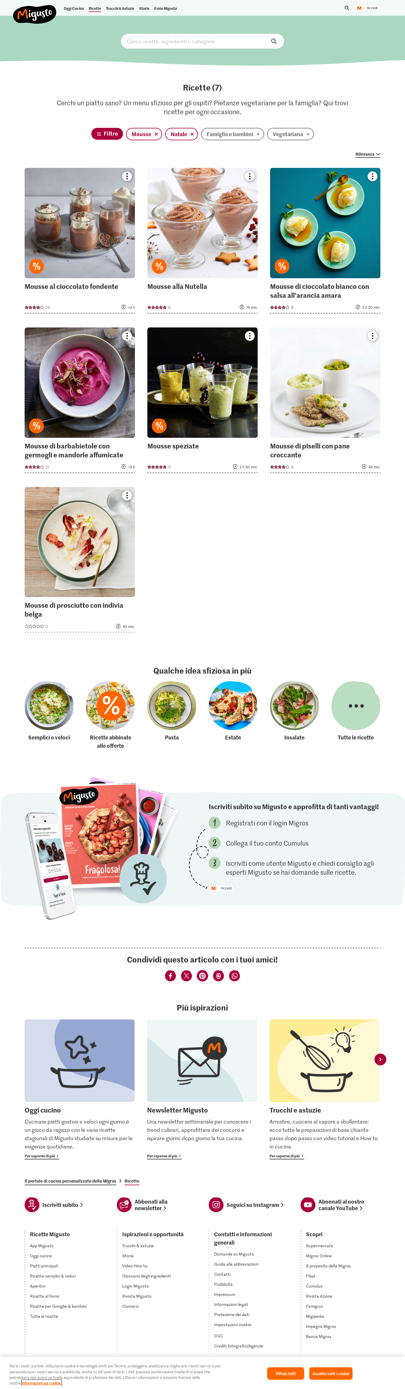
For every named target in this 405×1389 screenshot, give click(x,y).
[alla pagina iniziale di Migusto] (35, 9)
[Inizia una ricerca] (347, 8)
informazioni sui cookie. (41, 1383)
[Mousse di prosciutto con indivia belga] (80, 561)
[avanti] (380, 1059)
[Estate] (233, 715)
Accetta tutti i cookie (330, 1373)
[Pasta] (171, 715)
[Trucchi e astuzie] (325, 1089)
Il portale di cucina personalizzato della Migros (70, 1181)
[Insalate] (294, 715)
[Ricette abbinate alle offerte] (110, 715)
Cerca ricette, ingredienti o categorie (202, 41)
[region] (202, 1373)
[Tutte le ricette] (355, 715)
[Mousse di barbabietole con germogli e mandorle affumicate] (80, 402)
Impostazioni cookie (232, 1324)
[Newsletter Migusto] (202, 1089)
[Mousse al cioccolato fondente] (80, 242)
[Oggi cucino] (80, 1089)
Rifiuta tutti (286, 1373)
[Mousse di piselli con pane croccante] (325, 402)
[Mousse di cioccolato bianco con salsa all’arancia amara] (325, 242)
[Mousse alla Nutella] (202, 242)
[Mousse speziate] (202, 402)
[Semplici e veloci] (49, 715)
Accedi (372, 8)
